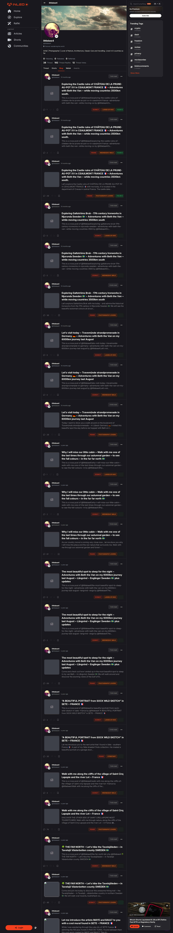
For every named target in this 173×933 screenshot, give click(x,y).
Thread (46, 68)
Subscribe (145, 16)
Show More (135, 73)
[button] (19, 927)
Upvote (135, 926)
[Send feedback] (27, 4)
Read (158, 926)
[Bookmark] (57, 109)
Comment (147, 926)
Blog (61, 68)
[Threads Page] (15, 4)
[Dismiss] (167, 906)
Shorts (54, 68)
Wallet (68, 68)
